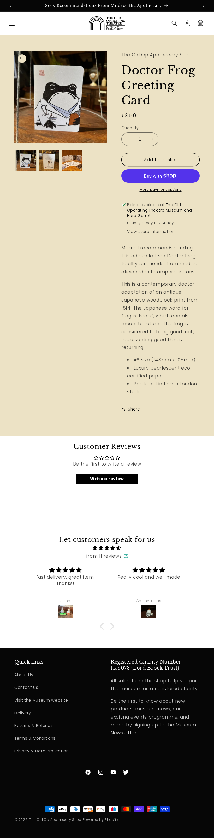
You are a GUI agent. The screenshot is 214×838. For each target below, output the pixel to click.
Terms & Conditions (35, 738)
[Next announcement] (203, 5)
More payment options (161, 189)
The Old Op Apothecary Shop (55, 819)
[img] (107, 548)
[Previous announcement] (10, 5)
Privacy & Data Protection (41, 751)
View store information (151, 231)
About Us (23, 675)
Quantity (130, 127)
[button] (12, 23)
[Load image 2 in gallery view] (49, 160)
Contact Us (26, 687)
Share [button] (134, 409)
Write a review (107, 479)
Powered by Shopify (100, 819)
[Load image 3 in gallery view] (72, 160)
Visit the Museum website (41, 700)
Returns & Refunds (33, 725)
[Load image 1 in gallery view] (26, 160)
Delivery (22, 713)
